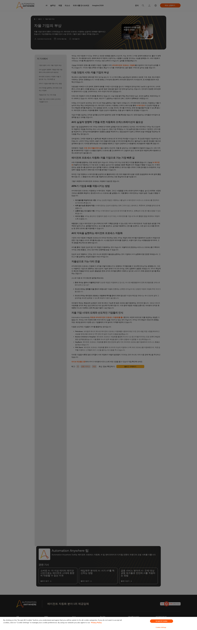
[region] (98, 623)
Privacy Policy (96, 623)
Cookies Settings (161, 627)
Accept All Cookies (161, 621)
